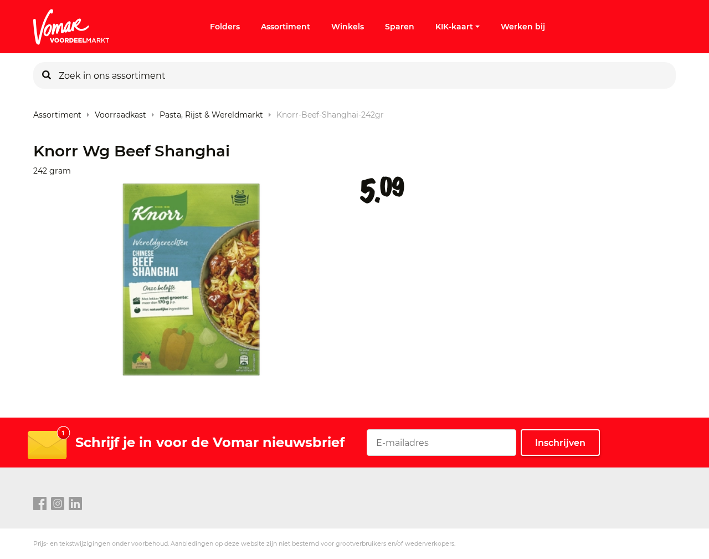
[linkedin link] (75, 504)
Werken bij (523, 27)
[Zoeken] (46, 75)
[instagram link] (57, 504)
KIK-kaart (454, 27)
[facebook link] (40, 504)
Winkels (347, 27)
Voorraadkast (120, 112)
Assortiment (285, 27)
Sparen (399, 27)
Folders (225, 27)
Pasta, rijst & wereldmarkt (211, 112)
